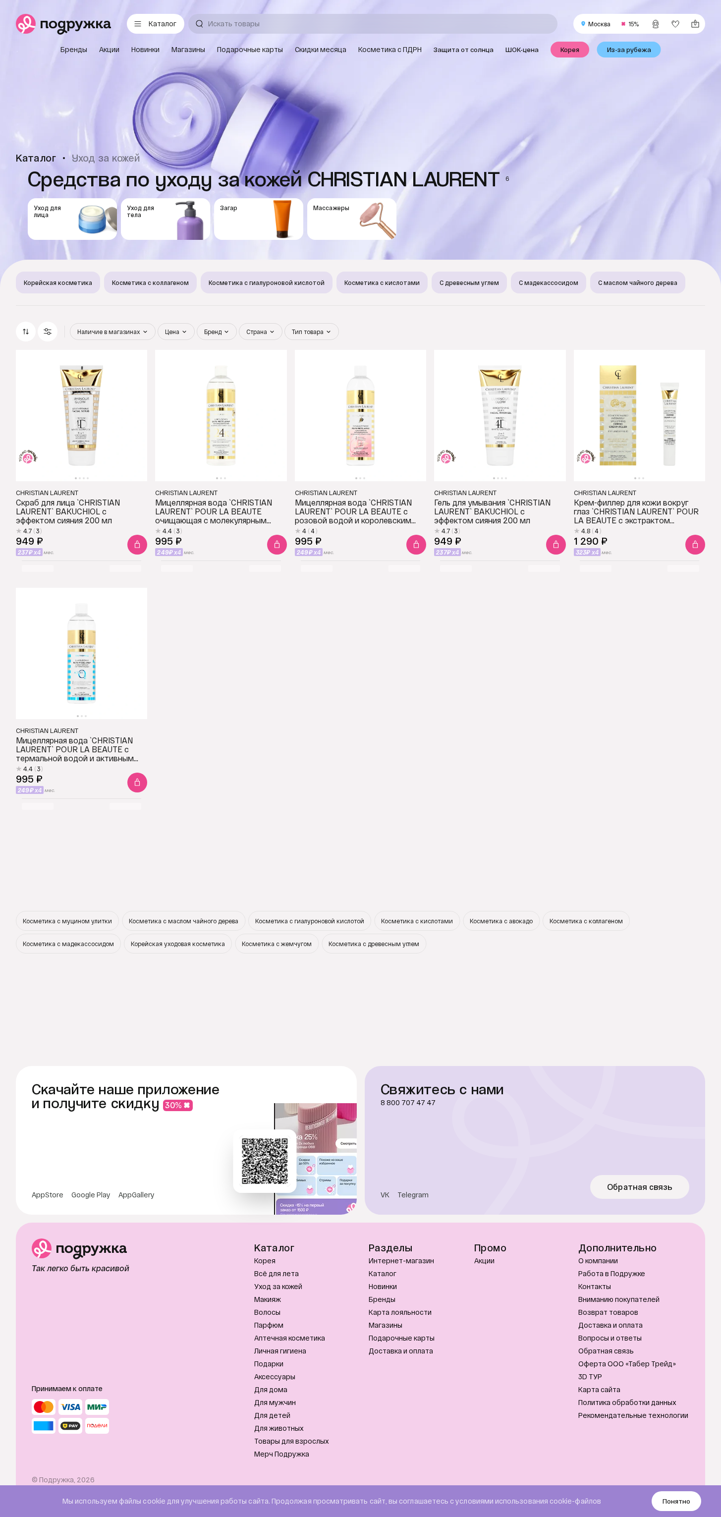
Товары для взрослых (291, 1441)
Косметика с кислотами (382, 282)
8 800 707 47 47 (408, 1103)
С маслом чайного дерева (637, 282)
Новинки (383, 1286)
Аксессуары (274, 1376)
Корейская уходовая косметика (178, 943)
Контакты (594, 1286)
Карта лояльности (400, 1312)
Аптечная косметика (289, 1338)
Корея (265, 1260)
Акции (484, 1260)
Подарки (268, 1363)
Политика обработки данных (627, 1402)
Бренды (382, 1299)
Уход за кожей (278, 1286)
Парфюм (268, 1325)
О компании (598, 1260)
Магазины (385, 1325)
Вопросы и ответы (610, 1338)
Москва (599, 23)
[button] (47, 331)
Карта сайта (599, 1389)
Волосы (267, 1312)
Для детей (272, 1415)
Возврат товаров (608, 1312)
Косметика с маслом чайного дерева (183, 920)
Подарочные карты (402, 1338)
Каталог (382, 1273)
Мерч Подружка (281, 1454)
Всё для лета (276, 1273)
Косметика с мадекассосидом (68, 943)
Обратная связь (640, 1187)
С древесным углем (469, 282)
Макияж (267, 1299)
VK (385, 1195)
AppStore (47, 1195)
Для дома (270, 1389)
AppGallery (136, 1195)
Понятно (676, 1501)
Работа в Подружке (611, 1273)
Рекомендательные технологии (633, 1415)
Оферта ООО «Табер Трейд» (627, 1363)
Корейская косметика (58, 282)
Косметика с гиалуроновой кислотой (267, 282)
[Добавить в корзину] (137, 545)
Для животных (279, 1428)
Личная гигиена (280, 1351)
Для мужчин (275, 1402)
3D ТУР (590, 1376)
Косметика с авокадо (501, 920)
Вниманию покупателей (619, 1299)
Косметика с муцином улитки (67, 920)
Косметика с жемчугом (277, 943)
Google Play (91, 1195)
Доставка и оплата (401, 1351)
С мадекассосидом (548, 282)
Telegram (413, 1195)
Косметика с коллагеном (150, 282)
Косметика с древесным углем (374, 943)
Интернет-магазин (401, 1260)
